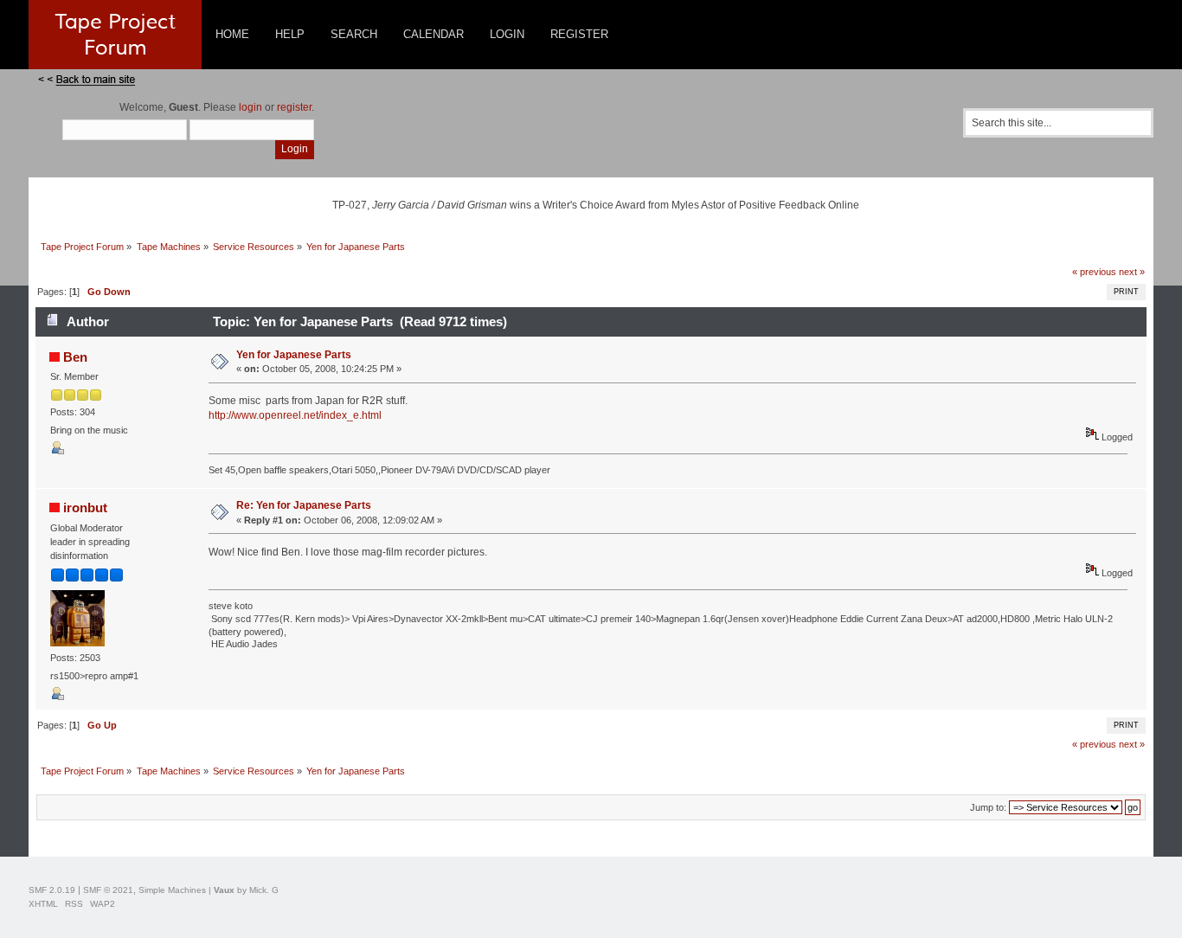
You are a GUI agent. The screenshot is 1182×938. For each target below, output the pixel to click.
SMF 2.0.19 (52, 890)
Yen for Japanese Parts (293, 355)
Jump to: (988, 807)
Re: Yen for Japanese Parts (303, 505)
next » (1132, 272)
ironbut (85, 507)
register (294, 107)
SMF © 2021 (108, 890)
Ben (75, 357)
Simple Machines (172, 890)
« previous (1094, 272)
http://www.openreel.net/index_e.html (295, 415)
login (250, 107)
